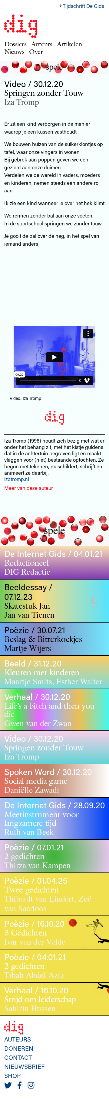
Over (36, 51)
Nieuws (14, 51)
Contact (18, 1057)
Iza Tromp (21, 101)
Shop (12, 1075)
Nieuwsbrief (24, 1066)
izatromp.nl (16, 479)
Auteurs (41, 44)
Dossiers (15, 44)
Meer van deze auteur (28, 487)
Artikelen (69, 44)
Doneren (18, 1048)
